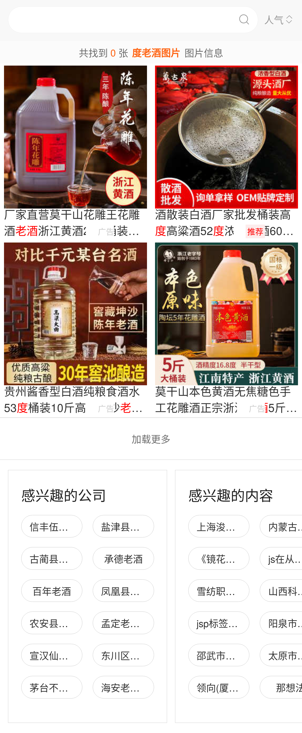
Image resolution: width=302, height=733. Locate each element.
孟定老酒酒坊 (130, 623)
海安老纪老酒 (130, 687)
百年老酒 (51, 591)
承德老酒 (123, 558)
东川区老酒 (125, 655)
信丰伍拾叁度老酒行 (73, 526)
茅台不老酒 (53, 687)
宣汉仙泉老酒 (58, 655)
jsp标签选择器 (227, 623)
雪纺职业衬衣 (226, 591)
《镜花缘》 (221, 558)
